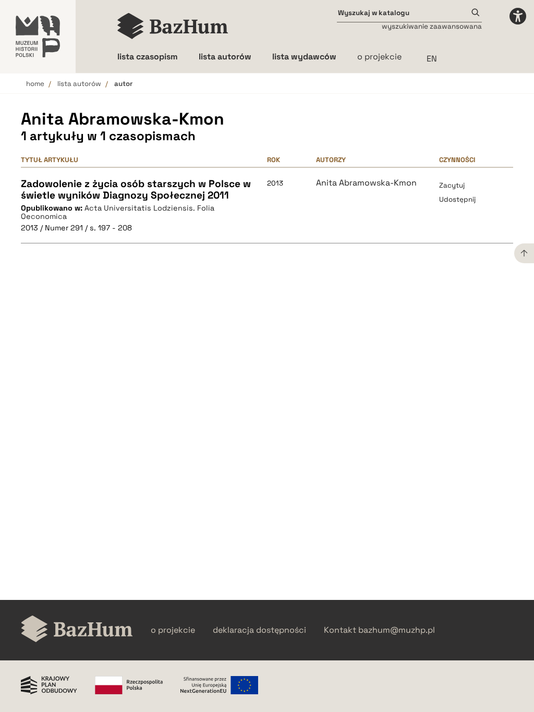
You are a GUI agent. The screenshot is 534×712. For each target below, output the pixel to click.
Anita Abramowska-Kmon (366, 183)
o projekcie (379, 56)
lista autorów (79, 83)
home (35, 83)
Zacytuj (452, 185)
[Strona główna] (172, 26)
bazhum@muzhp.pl (396, 630)
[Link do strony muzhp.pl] (38, 36)
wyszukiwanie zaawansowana (432, 26)
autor (123, 83)
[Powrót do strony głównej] (77, 630)
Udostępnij (457, 199)
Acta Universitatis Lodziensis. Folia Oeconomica (117, 212)
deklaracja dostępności (259, 630)
